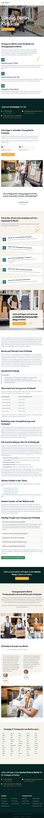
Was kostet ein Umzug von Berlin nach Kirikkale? (13, 522)
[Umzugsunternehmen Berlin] (5, 3)
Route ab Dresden (33, 361)
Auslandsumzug (30, 511)
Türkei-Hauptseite (14, 513)
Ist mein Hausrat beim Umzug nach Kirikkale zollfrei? (15, 533)
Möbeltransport (35, 432)
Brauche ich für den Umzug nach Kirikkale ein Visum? (14, 542)
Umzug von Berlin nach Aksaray (10, 491)
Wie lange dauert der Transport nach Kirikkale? (13, 538)
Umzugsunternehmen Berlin (18, 814)
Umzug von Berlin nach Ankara (10, 488)
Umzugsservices (27, 796)
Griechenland (38, 506)
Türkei (4, 339)
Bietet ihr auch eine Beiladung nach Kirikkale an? (13, 546)
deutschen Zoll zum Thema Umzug (33, 476)
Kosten (27, 344)
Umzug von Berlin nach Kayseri (10, 493)
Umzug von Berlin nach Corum (10, 490)
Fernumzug (19, 435)
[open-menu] (41, 3)
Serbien (32, 508)
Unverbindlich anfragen (8, 29)
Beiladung (20, 427)
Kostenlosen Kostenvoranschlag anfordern (13, 557)
